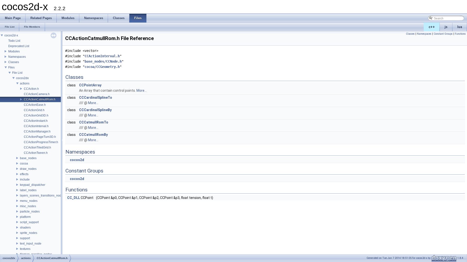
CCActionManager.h (37, 131)
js (446, 27)
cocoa (24, 163)
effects (24, 174)
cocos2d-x (11, 35)
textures (25, 249)
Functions (460, 33)
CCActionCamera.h (37, 94)
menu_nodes (28, 201)
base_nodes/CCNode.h (103, 61)
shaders (25, 227)
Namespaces (17, 56)
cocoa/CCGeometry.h (102, 67)
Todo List (14, 40)
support (25, 238)
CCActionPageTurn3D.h (40, 137)
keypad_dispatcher (32, 185)
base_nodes (28, 158)
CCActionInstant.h (36, 121)
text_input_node (30, 243)
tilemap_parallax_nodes (36, 254)
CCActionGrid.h (34, 110)
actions (24, 83)
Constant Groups (443, 33)
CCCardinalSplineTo (95, 97)
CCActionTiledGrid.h (37, 147)
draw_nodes (28, 169)
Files (11, 67)
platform (25, 217)
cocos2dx (22, 78)
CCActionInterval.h (36, 126)
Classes (13, 62)
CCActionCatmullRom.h (39, 99)
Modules (14, 51)
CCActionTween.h (36, 153)
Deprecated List (18, 46)
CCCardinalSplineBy (95, 110)
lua (459, 27)
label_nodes (28, 190)
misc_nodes (28, 206)
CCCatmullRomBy (93, 135)
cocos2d (77, 160)
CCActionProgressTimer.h (41, 142)
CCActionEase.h (35, 104)
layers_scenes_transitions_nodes (42, 195)
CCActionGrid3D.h (36, 115)
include (25, 179)
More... (141, 90)
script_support (29, 222)
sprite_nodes (28, 233)
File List (17, 72)
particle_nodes (30, 211)
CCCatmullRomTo (93, 122)
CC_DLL (73, 198)
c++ (432, 27)
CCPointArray (90, 85)
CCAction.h (31, 88)
